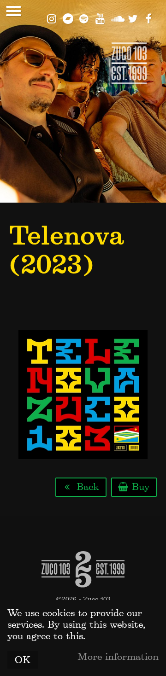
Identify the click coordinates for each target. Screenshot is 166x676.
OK (22, 659)
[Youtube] (100, 18)
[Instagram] (52, 18)
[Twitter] (133, 18)
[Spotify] (84, 18)
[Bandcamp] (68, 18)
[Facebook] (149, 18)
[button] (13, 11)
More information (118, 656)
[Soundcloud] (116, 18)
